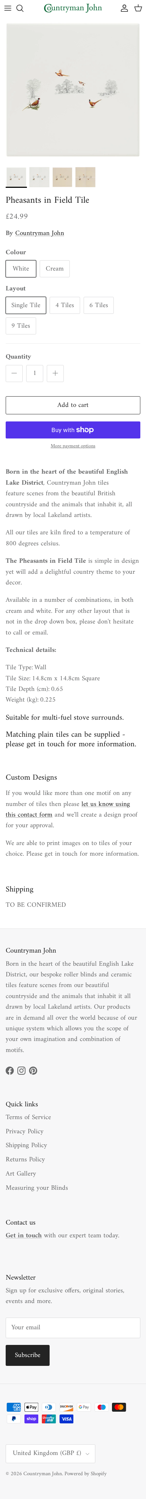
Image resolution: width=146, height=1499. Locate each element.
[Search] (23, 8)
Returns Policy (25, 1160)
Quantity (18, 357)
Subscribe (27, 1355)
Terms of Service (28, 1117)
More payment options (73, 446)
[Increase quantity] (55, 373)
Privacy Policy (25, 1132)
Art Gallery (21, 1174)
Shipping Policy (26, 1145)
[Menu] (8, 8)
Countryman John (39, 233)
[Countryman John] (73, 8)
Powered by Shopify (85, 1474)
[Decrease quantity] (14, 373)
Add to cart (73, 405)
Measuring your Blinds (37, 1188)
